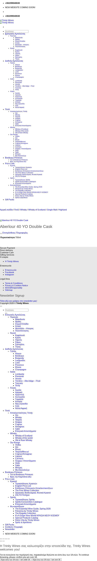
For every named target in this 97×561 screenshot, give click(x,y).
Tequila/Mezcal (20, 141)
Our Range (14, 134)
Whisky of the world (21, 131)
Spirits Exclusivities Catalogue (25, 182)
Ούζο (17, 150)
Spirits (12, 178)
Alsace (17, 65)
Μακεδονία (18, 38)
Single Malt (52, 210)
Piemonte (18, 82)
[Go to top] (1, 306)
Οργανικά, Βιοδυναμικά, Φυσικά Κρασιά (28, 174)
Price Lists (9, 163)
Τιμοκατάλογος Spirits (22, 180)
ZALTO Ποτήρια (20, 176)
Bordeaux (18, 66)
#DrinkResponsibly (13, 288)
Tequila (17, 117)
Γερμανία (18, 100)
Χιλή (16, 105)
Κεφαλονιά (18, 50)
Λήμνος (17, 54)
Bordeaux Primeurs (13, 158)
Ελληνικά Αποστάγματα (23, 125)
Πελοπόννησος (20, 46)
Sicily (17, 90)
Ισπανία (17, 102)
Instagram (9, 275)
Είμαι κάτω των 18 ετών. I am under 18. (15, 560)
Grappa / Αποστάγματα (23, 149)
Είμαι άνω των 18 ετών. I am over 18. (47, 560)
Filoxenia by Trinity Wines (24, 189)
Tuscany (18, 88)
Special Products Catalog (24, 194)
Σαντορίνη (18, 57)
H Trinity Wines (12, 261)
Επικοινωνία (10, 270)
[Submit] (6, 313)
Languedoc (19, 70)
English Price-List (21, 169)
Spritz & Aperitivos (21, 197)
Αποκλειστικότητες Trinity (18, 111)
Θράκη (17, 39)
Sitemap (9, 290)
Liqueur (17, 145)
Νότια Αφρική (19, 107)
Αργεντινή (18, 97)
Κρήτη (17, 52)
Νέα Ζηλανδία (20, 104)
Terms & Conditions (14, 283)
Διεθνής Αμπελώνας (14, 61)
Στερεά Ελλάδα (20, 41)
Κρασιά (12, 166)
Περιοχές (13, 36)
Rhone (17, 75)
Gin (16, 113)
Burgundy (18, 68)
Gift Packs (9, 199)
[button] (10, 529)
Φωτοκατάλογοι (15, 185)
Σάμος (17, 55)
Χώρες (12, 91)
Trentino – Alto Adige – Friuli (24, 86)
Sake (17, 124)
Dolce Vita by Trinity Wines (24, 196)
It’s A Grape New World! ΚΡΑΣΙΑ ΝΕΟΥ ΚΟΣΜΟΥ (31, 192)
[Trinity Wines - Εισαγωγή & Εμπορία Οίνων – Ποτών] (7, 21)
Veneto (17, 84)
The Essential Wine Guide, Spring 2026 (28, 187)
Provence (18, 74)
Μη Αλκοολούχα (20, 156)
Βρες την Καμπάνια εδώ (18, 161)
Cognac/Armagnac (21, 143)
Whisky (17, 115)
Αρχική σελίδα (6, 210)
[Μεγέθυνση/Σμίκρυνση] (1, 538)
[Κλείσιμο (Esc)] (9, 538)
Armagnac (18, 122)
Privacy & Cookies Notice (16, 285)
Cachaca (18, 147)
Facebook (9, 272)
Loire (17, 72)
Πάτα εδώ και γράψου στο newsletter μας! (18, 301)
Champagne (19, 77)
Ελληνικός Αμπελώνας (15, 34)
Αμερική (18, 95)
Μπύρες (18, 154)
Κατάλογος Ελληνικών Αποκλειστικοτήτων (29, 171)
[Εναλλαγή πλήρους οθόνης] (4, 538)
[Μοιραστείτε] (6, 538)
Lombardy (18, 81)
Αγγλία (17, 93)
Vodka (17, 136)
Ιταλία (12, 79)
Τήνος (17, 59)
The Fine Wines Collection (24, 173)
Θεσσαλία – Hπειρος (22, 45)
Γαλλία (12, 63)
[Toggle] (1, 233)
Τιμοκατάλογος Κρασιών (23, 167)
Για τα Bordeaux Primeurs (19, 160)
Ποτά (7, 109)
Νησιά (12, 48)
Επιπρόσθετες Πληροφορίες (15, 233)
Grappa (17, 118)
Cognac (18, 120)
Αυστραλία (18, 98)
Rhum (17, 140)
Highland (63, 210)
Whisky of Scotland (21, 129)
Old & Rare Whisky (21, 133)
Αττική (17, 43)
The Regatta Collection (23, 190)
